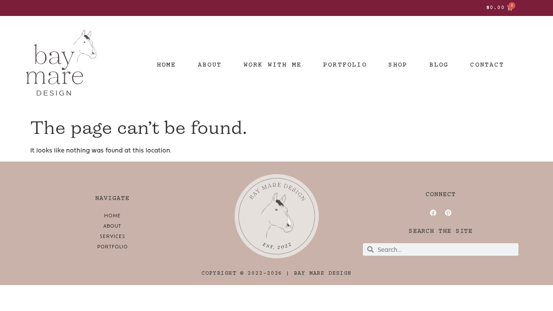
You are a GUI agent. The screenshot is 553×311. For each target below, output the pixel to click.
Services (112, 236)
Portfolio (112, 246)
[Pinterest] (448, 212)
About (112, 225)
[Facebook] (433, 212)
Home (112, 215)
